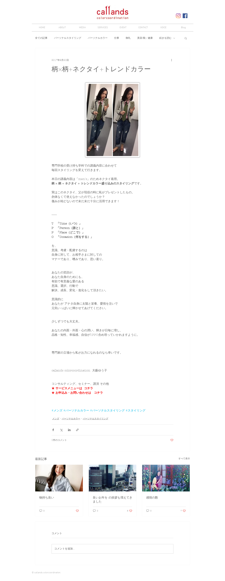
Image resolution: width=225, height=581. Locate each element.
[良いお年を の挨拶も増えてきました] (112, 478)
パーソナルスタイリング (67, 38)
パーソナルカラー (98, 38)
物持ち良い (46, 497)
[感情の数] (166, 478)
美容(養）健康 (145, 38)
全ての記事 (41, 38)
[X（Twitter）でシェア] (61, 429)
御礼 (128, 38)
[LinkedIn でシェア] (69, 429)
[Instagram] (178, 15)
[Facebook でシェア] (53, 429)
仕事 (116, 38)
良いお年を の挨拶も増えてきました (112, 499)
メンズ (55, 418)
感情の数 (152, 497)
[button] (185, 38)
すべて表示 (184, 458)
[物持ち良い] (59, 478)
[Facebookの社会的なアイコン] (185, 15)
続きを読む (165, 38)
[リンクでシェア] (77, 429)
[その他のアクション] (171, 60)
